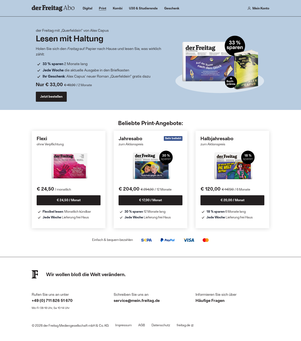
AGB (141, 325)
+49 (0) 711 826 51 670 (52, 300)
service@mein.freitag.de (137, 300)
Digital (87, 8)
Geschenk (171, 8)
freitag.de (183, 325)
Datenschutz (161, 325)
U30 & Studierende (143, 8)
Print (102, 8)
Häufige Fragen (210, 300)
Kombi (117, 8)
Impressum (123, 325)
